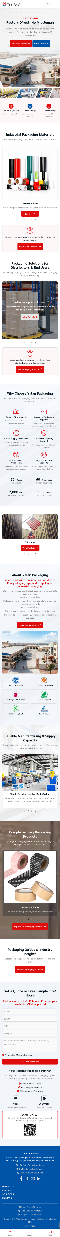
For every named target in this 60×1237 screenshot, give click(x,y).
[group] (30, 532)
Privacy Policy (30, 1226)
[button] (27, 94)
